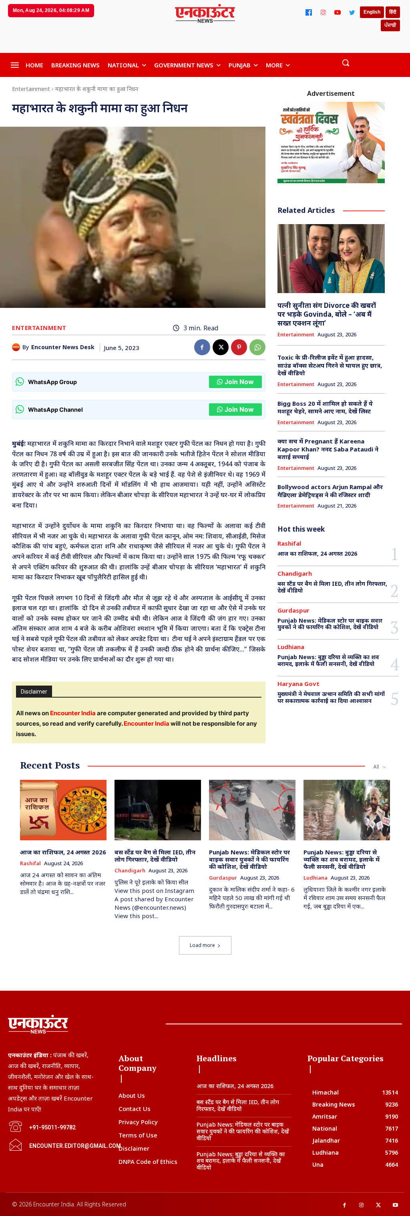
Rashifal (289, 543)
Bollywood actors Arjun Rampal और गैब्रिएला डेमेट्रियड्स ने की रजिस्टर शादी (330, 491)
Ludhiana (290, 647)
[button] (345, 62)
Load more (202, 945)
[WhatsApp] (257, 347)
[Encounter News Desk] (17, 347)
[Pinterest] (239, 347)
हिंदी (392, 12)
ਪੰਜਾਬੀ (390, 25)
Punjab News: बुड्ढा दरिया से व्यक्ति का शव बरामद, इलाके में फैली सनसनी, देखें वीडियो (328, 660)
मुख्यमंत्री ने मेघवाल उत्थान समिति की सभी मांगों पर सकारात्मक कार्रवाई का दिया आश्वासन (331, 697)
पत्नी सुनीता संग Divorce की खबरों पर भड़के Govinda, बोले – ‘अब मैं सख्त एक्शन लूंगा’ (326, 314)
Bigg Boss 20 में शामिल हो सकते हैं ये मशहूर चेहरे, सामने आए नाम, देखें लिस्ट (325, 407)
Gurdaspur (293, 610)
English (372, 12)
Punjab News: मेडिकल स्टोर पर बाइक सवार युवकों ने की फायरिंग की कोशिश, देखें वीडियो (329, 624)
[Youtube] (395, 1205)
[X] (221, 347)
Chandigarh (294, 574)
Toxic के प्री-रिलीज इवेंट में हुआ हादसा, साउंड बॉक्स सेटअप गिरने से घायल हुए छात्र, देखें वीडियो (329, 365)
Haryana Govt (298, 684)
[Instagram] (323, 12)
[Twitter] (352, 12)
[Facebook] (308, 12)
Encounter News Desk (62, 347)
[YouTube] (337, 12)
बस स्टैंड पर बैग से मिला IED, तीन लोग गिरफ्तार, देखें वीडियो (332, 587)
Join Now (239, 382)
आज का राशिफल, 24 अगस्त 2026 (317, 553)
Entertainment (31, 89)
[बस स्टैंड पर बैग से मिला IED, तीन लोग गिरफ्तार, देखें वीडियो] (158, 810)
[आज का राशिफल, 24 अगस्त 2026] (63, 810)
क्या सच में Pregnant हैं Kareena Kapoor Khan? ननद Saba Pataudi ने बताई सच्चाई (327, 449)
